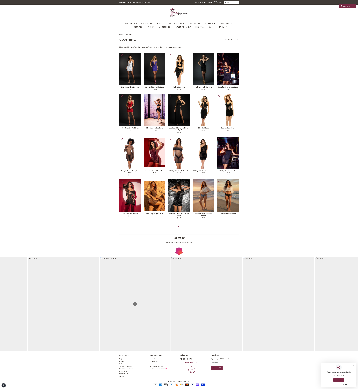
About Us (152, 359)
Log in (197, 2)
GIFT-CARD (222, 27)
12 (184, 226)
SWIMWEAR (195, 23)
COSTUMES (137, 27)
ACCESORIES (165, 27)
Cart (220, 2)
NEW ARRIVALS (130, 23)
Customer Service (124, 364)
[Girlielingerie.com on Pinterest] (187, 359)
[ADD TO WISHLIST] (122, 55)
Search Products (123, 373)
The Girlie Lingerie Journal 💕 (158, 369)
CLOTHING (210, 23)
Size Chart (122, 376)
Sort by (217, 40)
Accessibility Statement (156, 366)
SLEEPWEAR (225, 23)
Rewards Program (124, 371)
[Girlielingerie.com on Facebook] (184, 359)
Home (121, 34)
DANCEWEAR (146, 23)
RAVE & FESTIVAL (177, 23)
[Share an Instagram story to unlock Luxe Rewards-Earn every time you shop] (179, 251)
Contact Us (122, 361)
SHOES (151, 27)
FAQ (120, 359)
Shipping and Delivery (125, 366)
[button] (3, 385)
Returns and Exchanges (126, 369)
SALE (211, 27)
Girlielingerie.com (184, 381)
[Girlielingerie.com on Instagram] (190, 359)
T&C (151, 364)
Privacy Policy (154, 361)
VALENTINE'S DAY (183, 27)
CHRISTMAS (200, 27)
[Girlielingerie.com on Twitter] (181, 359)
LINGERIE (160, 23)
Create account (207, 2)
